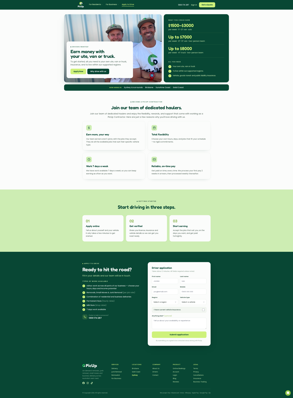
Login (175, 375)
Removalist (115, 375)
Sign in (194, 5)
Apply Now (78, 71)
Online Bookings (179, 368)
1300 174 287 (183, 5)
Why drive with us (98, 71)
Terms (195, 368)
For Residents (95, 4)
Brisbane (135, 368)
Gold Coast (136, 372)
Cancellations (198, 375)
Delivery (114, 368)
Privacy (196, 372)
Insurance (197, 378)
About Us (155, 368)
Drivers (155, 372)
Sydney (135, 375)
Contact (155, 375)
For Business (111, 4)
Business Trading (200, 382)
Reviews (176, 382)
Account (176, 372)
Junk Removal (116, 372)
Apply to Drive (128, 4)
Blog (174, 378)
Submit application (179, 334)
